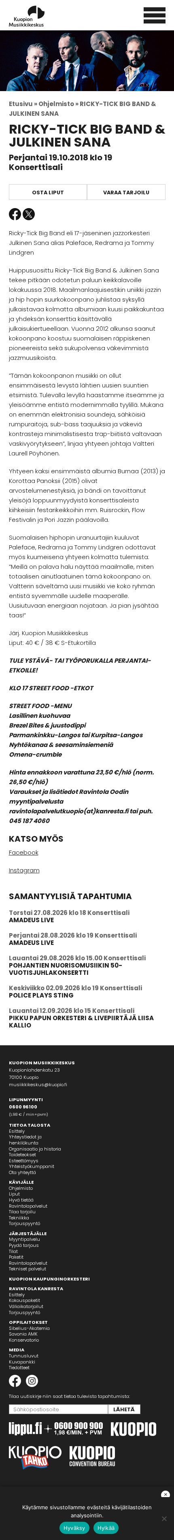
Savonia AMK (23, 1334)
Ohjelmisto (21, 1188)
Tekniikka (19, 1218)
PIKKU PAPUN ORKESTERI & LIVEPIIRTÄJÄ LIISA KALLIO (81, 1022)
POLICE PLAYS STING (41, 995)
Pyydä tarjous (24, 1245)
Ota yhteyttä (22, 1172)
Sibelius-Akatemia (29, 1328)
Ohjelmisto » (58, 104)
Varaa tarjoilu (126, 192)
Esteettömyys (23, 1160)
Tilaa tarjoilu (22, 1211)
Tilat (13, 1251)
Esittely (17, 1131)
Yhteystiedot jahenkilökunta (25, 1140)
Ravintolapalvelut (28, 1206)
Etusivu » (23, 104)
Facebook (15, 214)
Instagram (24, 870)
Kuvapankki (22, 1362)
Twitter (29, 214)
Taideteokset (22, 1154)
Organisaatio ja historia (35, 1149)
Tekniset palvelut (27, 1269)
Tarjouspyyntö (24, 1223)
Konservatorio (24, 1340)
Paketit (16, 1257)
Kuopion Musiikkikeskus (37, 16)
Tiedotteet (19, 1367)
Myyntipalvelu (24, 1239)
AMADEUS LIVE (31, 920)
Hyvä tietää (21, 1200)
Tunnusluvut (23, 1356)
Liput (14, 1194)
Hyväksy (74, 1528)
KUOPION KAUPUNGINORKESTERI (49, 1279)
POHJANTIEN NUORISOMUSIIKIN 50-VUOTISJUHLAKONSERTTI (65, 969)
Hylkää (106, 1528)
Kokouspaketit (24, 1300)
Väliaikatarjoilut (26, 1306)
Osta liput (48, 192)
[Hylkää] (164, 1518)
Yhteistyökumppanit (31, 1166)
